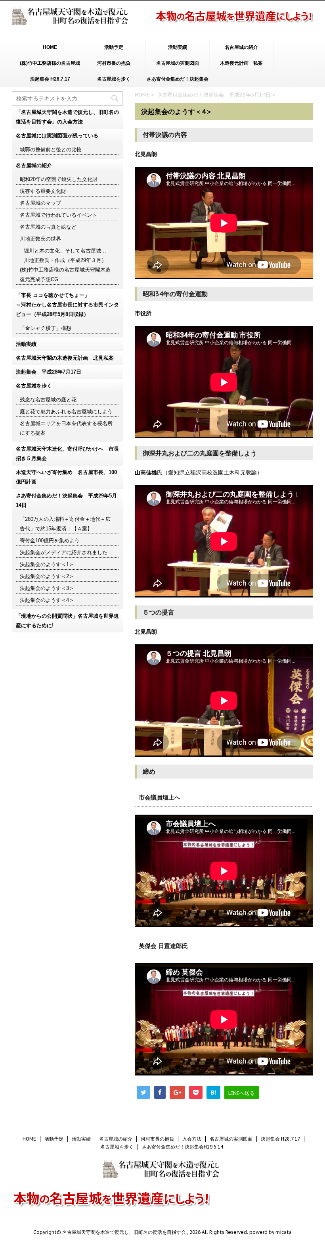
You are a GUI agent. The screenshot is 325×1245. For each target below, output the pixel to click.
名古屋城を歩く (113, 79)
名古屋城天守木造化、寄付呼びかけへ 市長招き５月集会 (67, 453)
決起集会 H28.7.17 (50, 79)
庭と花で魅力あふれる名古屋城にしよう (66, 411)
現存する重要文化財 (43, 191)
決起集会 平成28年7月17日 (48, 372)
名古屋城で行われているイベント (58, 215)
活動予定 (113, 47)
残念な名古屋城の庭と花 (48, 400)
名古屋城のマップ (40, 203)
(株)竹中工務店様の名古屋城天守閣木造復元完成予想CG (50, 65)
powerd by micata (270, 1232)
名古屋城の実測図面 (177, 63)
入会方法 (191, 1139)
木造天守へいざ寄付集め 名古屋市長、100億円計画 (66, 477)
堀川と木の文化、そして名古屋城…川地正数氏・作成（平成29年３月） (65, 255)
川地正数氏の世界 (40, 239)
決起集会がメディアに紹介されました (63, 552)
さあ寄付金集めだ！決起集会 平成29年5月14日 (214, 94)
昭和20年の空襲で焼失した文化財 (59, 179)
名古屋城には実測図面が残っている (57, 136)
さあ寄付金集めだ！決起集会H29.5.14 (177, 81)
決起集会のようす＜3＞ (47, 588)
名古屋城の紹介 (241, 47)
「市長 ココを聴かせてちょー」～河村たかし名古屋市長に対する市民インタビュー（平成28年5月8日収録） (67, 304)
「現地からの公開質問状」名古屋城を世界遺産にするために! (67, 620)
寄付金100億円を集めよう (50, 540)
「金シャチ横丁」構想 (45, 328)
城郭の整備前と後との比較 (51, 149)
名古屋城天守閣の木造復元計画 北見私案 (65, 358)
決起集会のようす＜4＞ (47, 600)
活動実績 (177, 47)
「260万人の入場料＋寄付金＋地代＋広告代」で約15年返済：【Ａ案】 (65, 524)
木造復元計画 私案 (241, 63)
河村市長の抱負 (113, 63)
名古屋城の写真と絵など (48, 227)
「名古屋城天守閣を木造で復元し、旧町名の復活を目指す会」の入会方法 (67, 117)
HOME (50, 47)
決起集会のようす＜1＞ (47, 564)
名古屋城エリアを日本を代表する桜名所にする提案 (66, 428)
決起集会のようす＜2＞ (47, 576)
